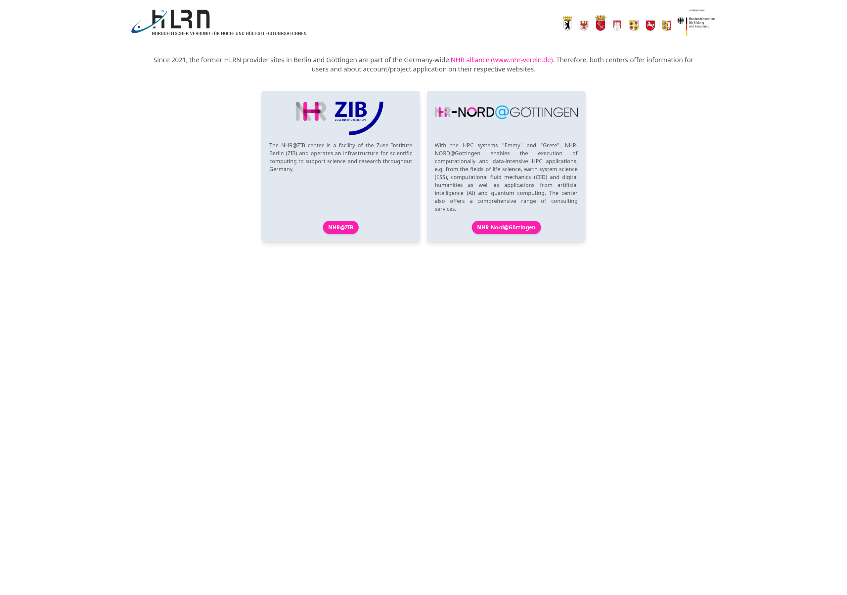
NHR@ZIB (340, 227)
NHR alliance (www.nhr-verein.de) (502, 59)
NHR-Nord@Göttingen (506, 227)
